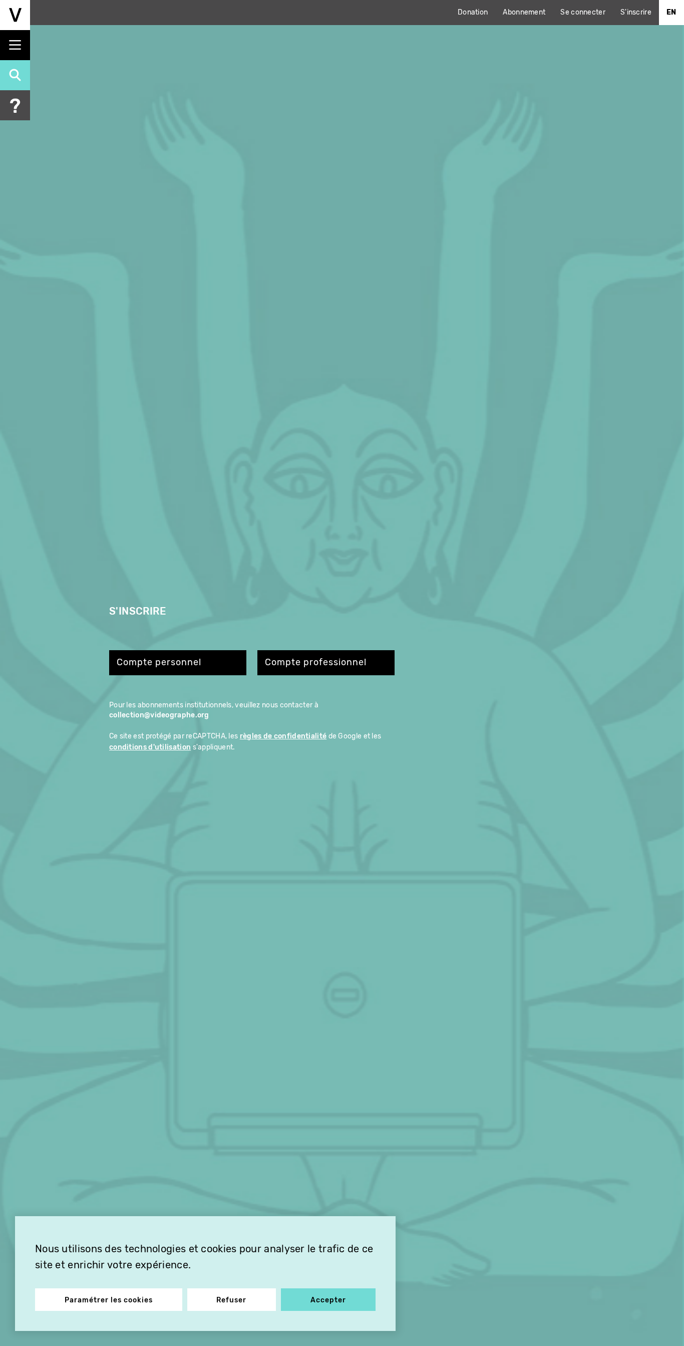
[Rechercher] (15, 75)
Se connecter (582, 12)
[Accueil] (15, 15)
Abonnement (524, 12)
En (671, 12)
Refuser (231, 1300)
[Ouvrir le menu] (15, 45)
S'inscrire (635, 12)
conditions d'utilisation (150, 747)
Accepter (328, 1300)
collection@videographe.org (159, 715)
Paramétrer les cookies (109, 1300)
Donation (473, 12)
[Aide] (15, 105)
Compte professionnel (316, 662)
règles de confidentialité (283, 736)
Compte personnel (159, 662)
